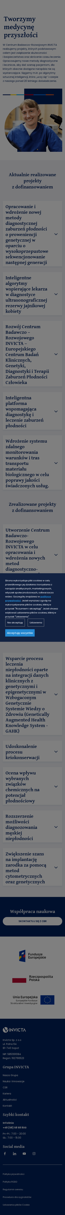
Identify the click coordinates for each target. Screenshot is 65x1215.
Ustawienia (36, 622)
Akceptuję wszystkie (20, 633)
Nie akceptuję (15, 622)
